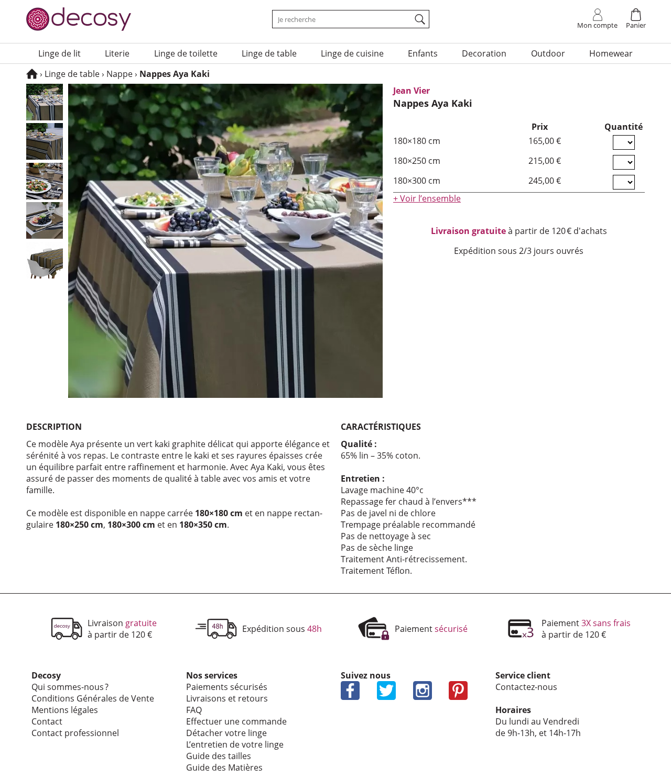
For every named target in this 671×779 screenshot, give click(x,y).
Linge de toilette (186, 53)
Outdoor (548, 53)
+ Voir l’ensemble (427, 198)
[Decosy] (32, 74)
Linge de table (269, 53)
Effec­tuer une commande (236, 721)
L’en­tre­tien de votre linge (235, 744)
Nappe (119, 74)
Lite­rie (117, 53)
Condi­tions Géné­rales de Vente (92, 698)
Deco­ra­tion (484, 53)
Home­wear (611, 53)
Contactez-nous (526, 687)
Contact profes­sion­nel (75, 733)
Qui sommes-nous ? (70, 687)
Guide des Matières (224, 767)
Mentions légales (64, 710)
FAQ (194, 710)
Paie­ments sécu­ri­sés (226, 687)
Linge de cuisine (352, 53)
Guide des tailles (218, 756)
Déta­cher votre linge (226, 733)
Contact (46, 721)
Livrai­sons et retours (227, 698)
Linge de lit (59, 53)
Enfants (423, 53)
